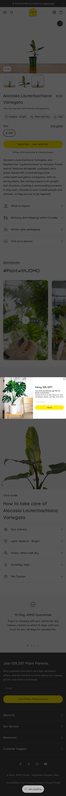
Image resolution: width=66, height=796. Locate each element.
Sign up (49, 407)
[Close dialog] (64, 379)
